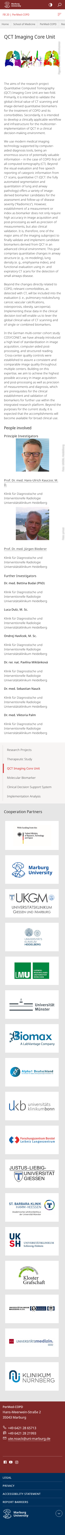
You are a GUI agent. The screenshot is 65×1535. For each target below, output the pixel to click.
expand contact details (59, 1513)
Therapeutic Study (19, 759)
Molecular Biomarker (21, 778)
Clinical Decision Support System (29, 787)
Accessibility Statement (22, 1494)
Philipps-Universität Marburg (22, 1519)
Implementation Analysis (23, 796)
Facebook (5, 1462)
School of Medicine (24, 24)
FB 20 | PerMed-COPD (60, 14)
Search (59, 4)
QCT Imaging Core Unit (23, 768)
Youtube (10, 1462)
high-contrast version (50, 4)
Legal (7, 1477)
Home (5, 24)
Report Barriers (15, 1502)
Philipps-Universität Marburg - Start (14, 4)
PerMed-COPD (48, 24)
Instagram (17, 1462)
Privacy (8, 1486)
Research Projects (19, 750)
